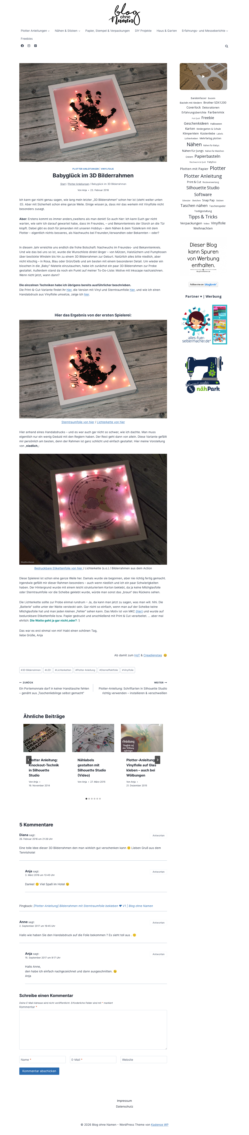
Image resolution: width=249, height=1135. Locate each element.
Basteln (211, 98)
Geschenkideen (196, 123)
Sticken (220, 200)
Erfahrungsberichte (194, 112)
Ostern (189, 156)
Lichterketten (63, 670)
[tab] (86, 799)
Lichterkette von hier (111, 422)
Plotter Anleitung (85, 670)
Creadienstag (152, 655)
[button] (203, 76)
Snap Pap (208, 200)
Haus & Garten (167, 30)
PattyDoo (211, 162)
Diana (23, 835)
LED (48, 670)
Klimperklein (191, 133)
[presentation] (44, 738)
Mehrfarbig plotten (210, 138)
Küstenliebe (207, 133)
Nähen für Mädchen (214, 151)
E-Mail (76, 1059)
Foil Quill (196, 118)
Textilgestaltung (203, 211)
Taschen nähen (194, 205)
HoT (137, 655)
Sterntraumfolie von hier (77, 422)
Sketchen (196, 200)
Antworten (158, 835)
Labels (220, 133)
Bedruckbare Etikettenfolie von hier (58, 568)
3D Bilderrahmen (31, 670)
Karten (190, 129)
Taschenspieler (217, 206)
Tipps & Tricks (203, 217)
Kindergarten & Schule (208, 128)
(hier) (139, 611)
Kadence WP (160, 1124)
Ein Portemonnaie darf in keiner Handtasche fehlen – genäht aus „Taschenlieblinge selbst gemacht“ (54, 688)
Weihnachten (203, 228)
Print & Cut (194, 182)
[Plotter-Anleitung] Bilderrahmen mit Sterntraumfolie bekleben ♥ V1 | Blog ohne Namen (93, 906)
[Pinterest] (35, 45)
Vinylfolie (107, 169)
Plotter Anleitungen (85, 169)
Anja (84, 190)
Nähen (194, 144)
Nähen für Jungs (193, 151)
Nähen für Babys (211, 145)
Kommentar (28, 1007)
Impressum (124, 1100)
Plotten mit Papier (194, 169)
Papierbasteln (207, 156)
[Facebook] (22, 45)
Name (26, 1059)
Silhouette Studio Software (202, 191)
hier (69, 290)
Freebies (27, 38)
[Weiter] (157, 760)
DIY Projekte (143, 30)
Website (127, 1059)
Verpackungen (191, 223)
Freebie (207, 117)
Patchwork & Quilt (198, 162)
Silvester (186, 200)
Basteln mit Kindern (191, 102)
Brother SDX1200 (214, 102)
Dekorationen (210, 107)
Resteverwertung (211, 182)
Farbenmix (216, 112)
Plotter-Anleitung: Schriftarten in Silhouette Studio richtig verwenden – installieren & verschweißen (133, 688)
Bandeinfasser (198, 98)
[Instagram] (29, 45)
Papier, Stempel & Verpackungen (107, 30)
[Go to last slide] (29, 760)
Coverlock (193, 107)
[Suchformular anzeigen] (227, 46)
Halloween (216, 123)
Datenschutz (124, 1106)
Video (207, 223)
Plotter (218, 168)
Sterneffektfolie (108, 670)
